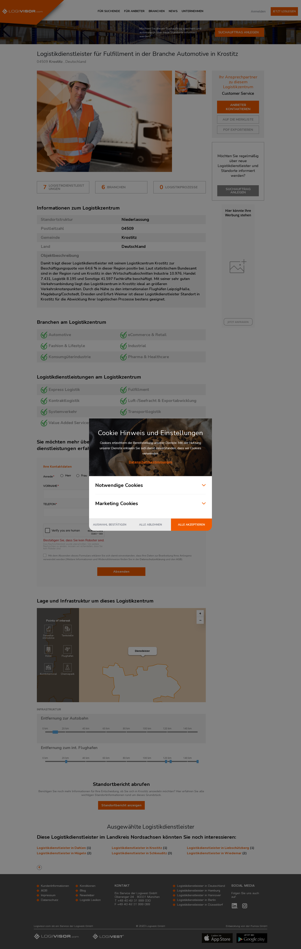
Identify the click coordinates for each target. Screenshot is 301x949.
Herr (68, 475)
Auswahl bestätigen (109, 524)
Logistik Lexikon (90, 900)
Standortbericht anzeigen (121, 805)
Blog (83, 890)
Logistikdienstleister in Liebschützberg (218, 848)
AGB (178, 559)
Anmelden (258, 11)
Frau (84, 475)
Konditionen (87, 886)
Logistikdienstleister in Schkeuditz (139, 853)
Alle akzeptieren (191, 524)
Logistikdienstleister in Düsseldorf (200, 905)
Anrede (48, 476)
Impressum (48, 895)
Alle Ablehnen (150, 524)
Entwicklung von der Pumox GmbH (246, 926)
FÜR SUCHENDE (109, 11)
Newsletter (87, 895)
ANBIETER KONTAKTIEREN (238, 107)
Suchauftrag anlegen (238, 32)
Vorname (50, 486)
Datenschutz (49, 900)
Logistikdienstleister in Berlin (196, 900)
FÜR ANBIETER (134, 11)
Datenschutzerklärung (152, 559)
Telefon (49, 504)
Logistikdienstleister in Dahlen (61, 848)
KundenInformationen (55, 886)
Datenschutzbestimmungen (150, 462)
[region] (142, 655)
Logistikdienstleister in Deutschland (201, 886)
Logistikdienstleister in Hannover (199, 895)
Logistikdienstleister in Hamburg (198, 890)
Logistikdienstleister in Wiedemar (214, 853)
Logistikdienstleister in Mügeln (61, 853)
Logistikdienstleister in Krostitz (137, 848)
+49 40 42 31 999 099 (133, 904)
